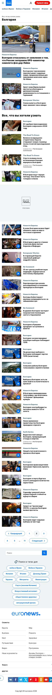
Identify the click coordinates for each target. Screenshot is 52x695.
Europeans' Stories (31, 100)
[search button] (44, 552)
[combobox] (26, 552)
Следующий (37, 541)
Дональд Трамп (39, 574)
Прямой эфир (42, 3)
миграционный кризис (26, 603)
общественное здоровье (26, 597)
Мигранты (24, 580)
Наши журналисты (9, 653)
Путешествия (7, 643)
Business (5, 633)
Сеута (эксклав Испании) (26, 585)
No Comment (28, 267)
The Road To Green (31, 135)
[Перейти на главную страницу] (9, 3)
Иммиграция (40, 580)
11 (25, 541)
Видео (4, 648)
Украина (9, 580)
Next (4, 638)
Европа (5, 628)
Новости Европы (9, 54)
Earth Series (28, 432)
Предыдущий (16, 533)
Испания (36, 9)
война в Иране (8, 9)
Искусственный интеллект (26, 591)
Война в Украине (23, 9)
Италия (45, 9)
